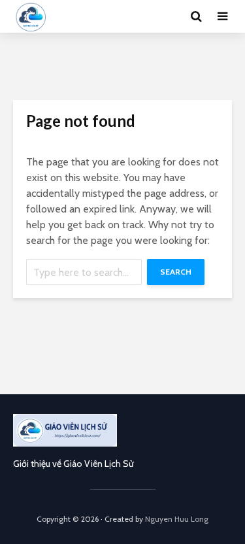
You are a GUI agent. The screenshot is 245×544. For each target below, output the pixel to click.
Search (175, 272)
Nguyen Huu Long (176, 519)
